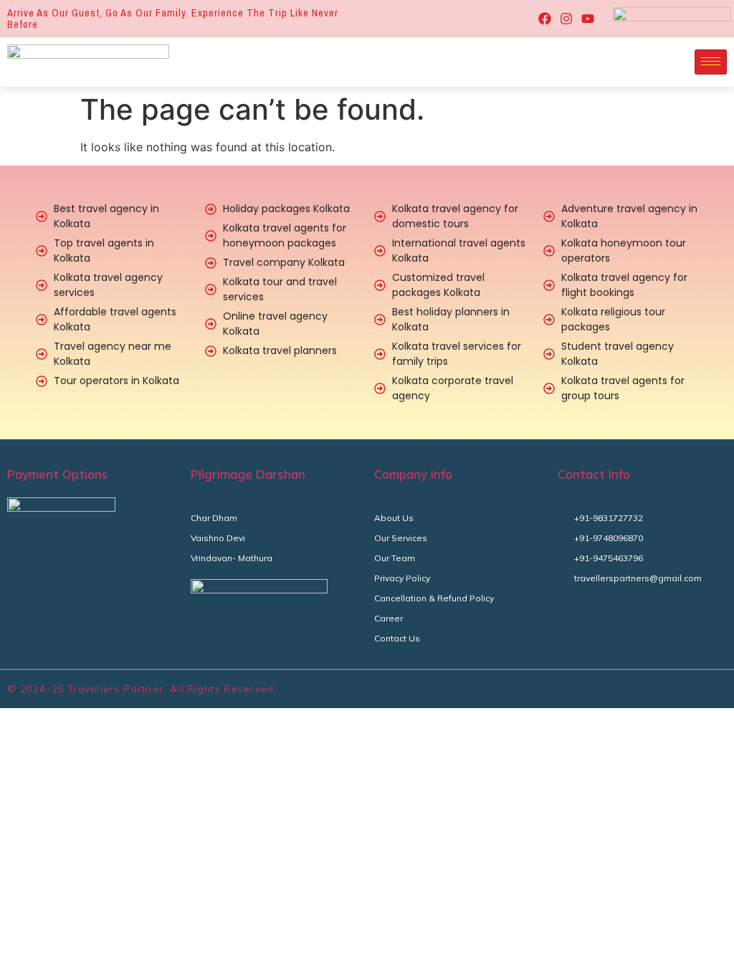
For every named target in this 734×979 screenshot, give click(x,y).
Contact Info (594, 474)
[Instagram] (566, 18)
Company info (413, 474)
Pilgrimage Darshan (248, 474)
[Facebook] (544, 18)
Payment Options (57, 474)
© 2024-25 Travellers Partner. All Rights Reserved (141, 688)
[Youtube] (587, 18)
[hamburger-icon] (711, 62)
